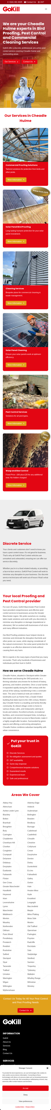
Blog (5, 1050)
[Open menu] (46, 9)
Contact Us (7, 1053)
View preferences (25, 1101)
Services (6, 1046)
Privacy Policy (30, 1107)
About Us (7, 1042)
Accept (25, 1088)
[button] (47, 1068)
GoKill (5, 1038)
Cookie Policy (19, 1107)
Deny (25, 1095)
